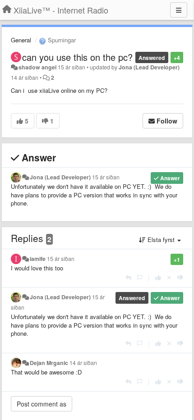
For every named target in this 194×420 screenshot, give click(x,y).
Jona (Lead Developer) (149, 67)
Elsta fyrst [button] (161, 239)
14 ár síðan (83, 363)
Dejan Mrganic (49, 363)
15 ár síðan (106, 177)
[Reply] (128, 277)
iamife (38, 259)
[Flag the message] (139, 277)
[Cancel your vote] (169, 277)
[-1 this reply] (180, 277)
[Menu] (178, 10)
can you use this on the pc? (77, 57)
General (21, 40)
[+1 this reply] (158, 277)
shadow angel (37, 67)
